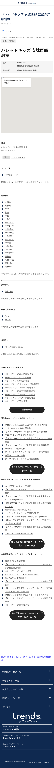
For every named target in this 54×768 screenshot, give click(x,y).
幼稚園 (8, 205)
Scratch (8, 316)
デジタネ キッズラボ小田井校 (18, 428)
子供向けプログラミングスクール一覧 (22, 37)
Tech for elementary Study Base (18, 510)
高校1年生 (9, 260)
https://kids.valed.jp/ (14, 347)
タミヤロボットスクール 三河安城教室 (22, 459)
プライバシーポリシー (34, 762)
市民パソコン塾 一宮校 (15, 455)
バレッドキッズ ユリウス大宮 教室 (20, 394)
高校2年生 (9, 263)
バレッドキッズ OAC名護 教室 (18, 377)
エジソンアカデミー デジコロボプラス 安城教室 (26, 516)
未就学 (8, 202)
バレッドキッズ (42, 37)
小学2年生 (9, 226)
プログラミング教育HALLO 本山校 (20, 435)
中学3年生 (9, 253)
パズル (8, 319)
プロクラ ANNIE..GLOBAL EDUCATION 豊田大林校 (26, 425)
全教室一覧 (27, 409)
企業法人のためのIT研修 (11, 728)
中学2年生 (9, 249)
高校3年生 (9, 266)
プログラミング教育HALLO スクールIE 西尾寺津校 (26, 595)
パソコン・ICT (11, 175)
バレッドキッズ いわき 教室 (17, 381)
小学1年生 (9, 222)
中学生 (8, 243)
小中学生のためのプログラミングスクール (16, 737)
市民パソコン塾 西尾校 (15, 561)
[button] (5, 3)
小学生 (8, 219)
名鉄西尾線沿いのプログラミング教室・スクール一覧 (27, 615)
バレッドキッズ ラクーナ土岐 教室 (20, 398)
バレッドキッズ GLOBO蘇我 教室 (19, 374)
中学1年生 (9, 246)
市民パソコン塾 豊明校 (15, 448)
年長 (7, 216)
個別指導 (9, 291)
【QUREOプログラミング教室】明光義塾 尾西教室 (27, 445)
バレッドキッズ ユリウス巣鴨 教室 (20, 391)
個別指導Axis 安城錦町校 (15, 578)
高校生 (8, 256)
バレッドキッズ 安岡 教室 (16, 401)
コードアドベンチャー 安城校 (18, 486)
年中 (7, 212)
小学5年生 (9, 236)
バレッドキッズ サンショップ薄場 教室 (22, 384)
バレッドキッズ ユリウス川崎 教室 (20, 387)
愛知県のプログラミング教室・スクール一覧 (27, 469)
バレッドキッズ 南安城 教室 (17, 605)
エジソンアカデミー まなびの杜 (19, 533)
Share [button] (9, 31)
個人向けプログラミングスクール (13, 745)
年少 (7, 209)
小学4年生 (9, 232)
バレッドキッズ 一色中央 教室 (18, 571)
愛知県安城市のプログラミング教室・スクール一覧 (27, 544)
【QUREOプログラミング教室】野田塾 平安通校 (26, 431)
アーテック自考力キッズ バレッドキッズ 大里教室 (27, 452)
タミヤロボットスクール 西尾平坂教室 (22, 574)
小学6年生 (9, 239)
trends (5, 37)
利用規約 (46, 762)
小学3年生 (9, 229)
